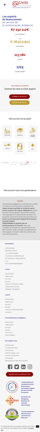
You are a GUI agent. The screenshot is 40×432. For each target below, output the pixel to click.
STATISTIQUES (9, 350)
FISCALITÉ (8, 279)
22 (34, 162)
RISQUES (7, 281)
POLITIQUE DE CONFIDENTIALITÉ (14, 256)
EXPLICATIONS (9, 274)
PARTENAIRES (9, 358)
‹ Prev (7, 162)
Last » (25, 164)
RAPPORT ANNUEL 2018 (12, 353)
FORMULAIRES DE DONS (12, 287)
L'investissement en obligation (15, 318)
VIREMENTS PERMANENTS (12, 289)
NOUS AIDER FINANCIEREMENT (14, 264)
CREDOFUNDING (10, 248)
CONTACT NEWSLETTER (12, 355)
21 (31, 162)
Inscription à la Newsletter (19, 374)
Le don (7, 269)
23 (12, 164)
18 (20, 162)
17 (17, 162)
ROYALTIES (8, 312)
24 (15, 164)
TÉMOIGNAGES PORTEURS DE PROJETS (16, 361)
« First (3, 162)
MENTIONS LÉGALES (11, 251)
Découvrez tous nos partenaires (20, 190)
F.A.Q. (6, 261)
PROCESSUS (9, 333)
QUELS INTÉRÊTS (10, 335)
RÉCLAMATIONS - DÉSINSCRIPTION (15, 258)
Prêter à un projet (19, 102)
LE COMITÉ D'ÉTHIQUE (11, 348)
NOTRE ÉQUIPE (9, 345)
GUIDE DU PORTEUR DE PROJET (14, 284)
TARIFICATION (9, 276)
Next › (22, 164)
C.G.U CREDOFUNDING (11, 253)
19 (24, 162)
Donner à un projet (19, 96)
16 (13, 162)
